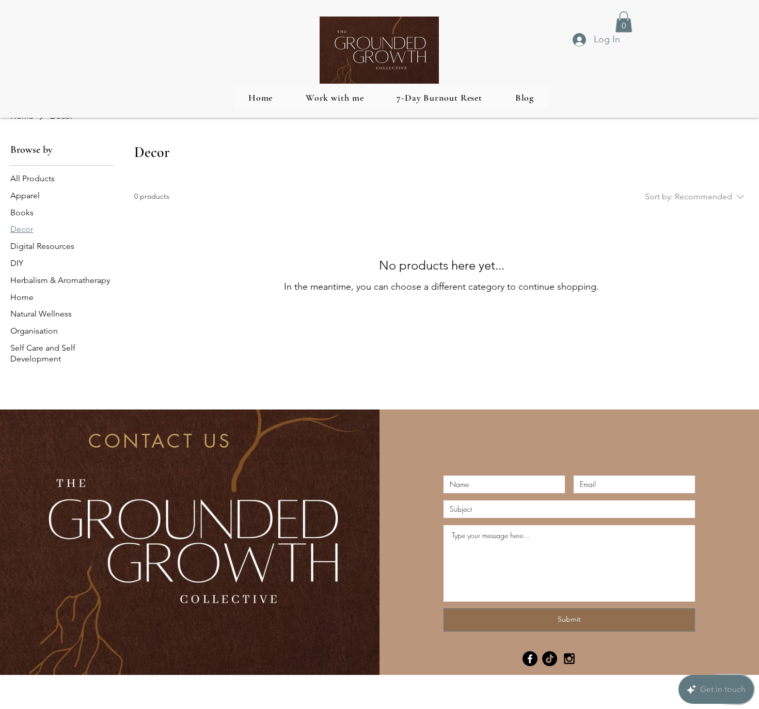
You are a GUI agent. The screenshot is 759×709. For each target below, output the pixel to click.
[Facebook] (530, 658)
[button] (623, 22)
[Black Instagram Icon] (569, 658)
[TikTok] (549, 658)
